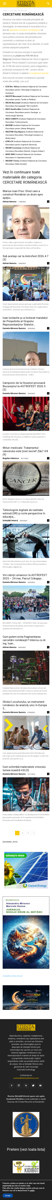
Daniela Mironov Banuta (14, 328)
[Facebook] (11, 1085)
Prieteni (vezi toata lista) (26, 1149)
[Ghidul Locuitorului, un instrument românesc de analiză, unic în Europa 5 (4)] (26, 733)
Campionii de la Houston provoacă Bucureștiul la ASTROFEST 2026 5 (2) (24, 386)
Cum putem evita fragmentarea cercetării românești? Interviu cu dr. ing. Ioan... (24, 640)
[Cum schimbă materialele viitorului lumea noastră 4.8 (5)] (26, 794)
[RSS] (26, 1085)
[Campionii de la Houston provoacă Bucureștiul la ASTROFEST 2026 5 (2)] (26, 414)
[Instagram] (18, 1085)
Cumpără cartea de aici (12, 976)
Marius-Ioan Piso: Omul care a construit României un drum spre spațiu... (23, 194)
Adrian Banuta (9, 201)
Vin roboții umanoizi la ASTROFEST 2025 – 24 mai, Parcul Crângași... (25, 576)
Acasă (5, 10)
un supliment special (38, 73)
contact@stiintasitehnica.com (26, 1078)
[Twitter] (33, 1085)
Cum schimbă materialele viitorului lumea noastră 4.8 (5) (24, 768)
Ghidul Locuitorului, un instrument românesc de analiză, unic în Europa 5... (25, 705)
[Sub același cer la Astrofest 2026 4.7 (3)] (26, 284)
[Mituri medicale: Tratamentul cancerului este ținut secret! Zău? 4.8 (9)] (26, 479)
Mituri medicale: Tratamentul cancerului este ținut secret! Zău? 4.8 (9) (25, 451)
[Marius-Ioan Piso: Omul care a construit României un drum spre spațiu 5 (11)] (26, 222)
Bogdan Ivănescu (11, 458)
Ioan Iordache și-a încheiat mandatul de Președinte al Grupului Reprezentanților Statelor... (25, 321)
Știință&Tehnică (10, 520)
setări (32, 1190)
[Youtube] (40, 1085)
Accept (7, 1195)
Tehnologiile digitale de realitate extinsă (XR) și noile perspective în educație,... (24, 513)
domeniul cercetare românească (24, 29)
